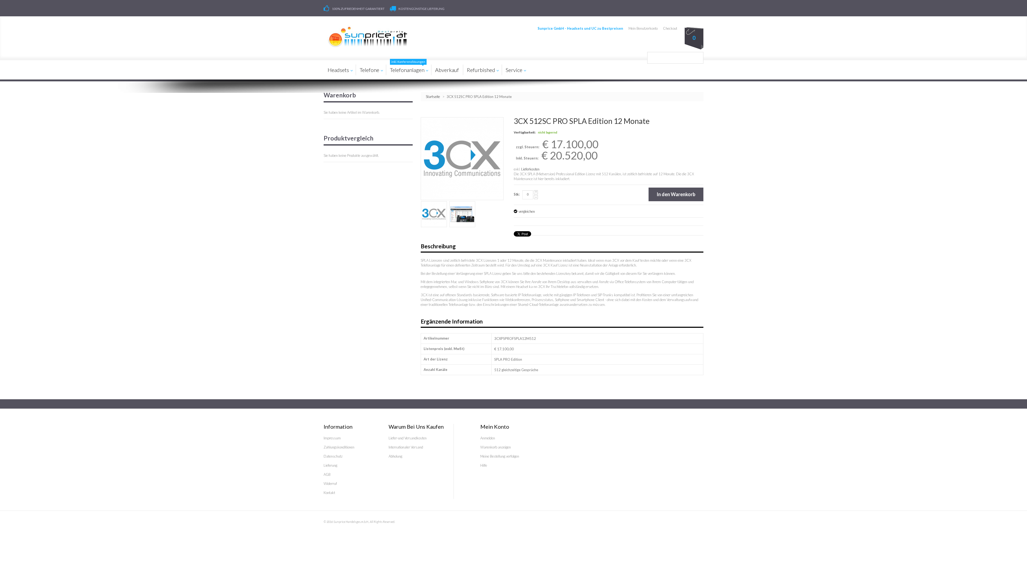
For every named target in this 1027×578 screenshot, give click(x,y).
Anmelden (487, 438)
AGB (327, 474)
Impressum (332, 438)
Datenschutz (333, 456)
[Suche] (697, 58)
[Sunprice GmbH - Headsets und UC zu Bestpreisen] (367, 37)
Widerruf (330, 483)
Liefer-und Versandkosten (408, 438)
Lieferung (330, 465)
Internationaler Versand (406, 447)
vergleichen (527, 211)
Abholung (395, 456)
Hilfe (483, 465)
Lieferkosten (530, 169)
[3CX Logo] (434, 214)
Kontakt (329, 492)
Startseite (433, 96)
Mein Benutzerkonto (643, 28)
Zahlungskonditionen (339, 447)
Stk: (517, 194)
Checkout (670, 28)
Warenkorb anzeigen (495, 447)
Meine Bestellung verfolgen (499, 456)
